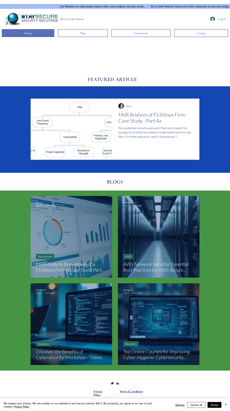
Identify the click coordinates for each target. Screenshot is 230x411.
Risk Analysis (45, 256)
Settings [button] (180, 405)
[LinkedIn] (117, 383)
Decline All (196, 405)
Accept (214, 405)
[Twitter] (112, 383)
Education (43, 343)
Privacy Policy (21, 406)
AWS (128, 256)
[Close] (226, 405)
